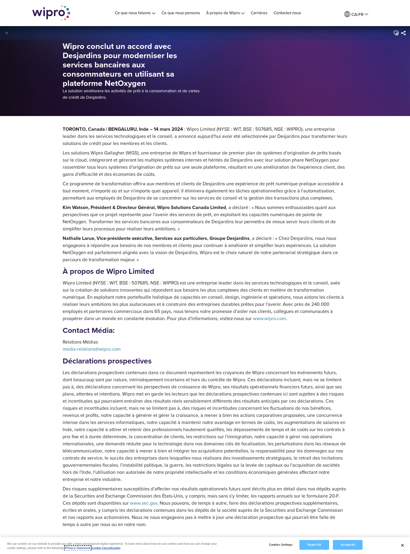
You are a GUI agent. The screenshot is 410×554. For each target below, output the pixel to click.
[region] (205, 545)
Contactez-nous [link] (287, 13)
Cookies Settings (281, 544)
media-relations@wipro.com (92, 348)
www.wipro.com (269, 318)
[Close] (402, 545)
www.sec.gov (143, 502)
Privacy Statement (77, 548)
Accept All (348, 544)
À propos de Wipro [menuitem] (223, 13)
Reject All (314, 544)
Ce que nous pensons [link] (181, 13)
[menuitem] (356, 14)
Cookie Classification (106, 548)
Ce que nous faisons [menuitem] (133, 13)
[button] (395, 33)
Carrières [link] (259, 13)
